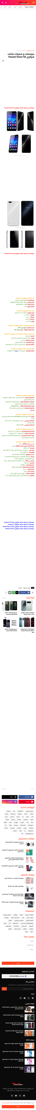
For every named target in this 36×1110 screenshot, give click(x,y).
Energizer (30, 825)
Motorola (13, 814)
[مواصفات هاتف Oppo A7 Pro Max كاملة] (29, 1046)
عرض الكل (4, 597)
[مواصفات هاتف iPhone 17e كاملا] (29, 880)
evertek (19, 828)
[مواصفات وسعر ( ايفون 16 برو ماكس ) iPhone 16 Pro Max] (29, 896)
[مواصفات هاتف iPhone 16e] (29, 888)
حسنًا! (18, 1107)
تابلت (23, 917)
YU (25, 831)
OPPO (31, 814)
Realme (20, 814)
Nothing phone (29, 834)
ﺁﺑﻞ (9, 923)
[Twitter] (17, 592)
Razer (6, 828)
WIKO (5, 822)
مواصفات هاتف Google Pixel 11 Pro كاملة (27, 613)
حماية (31, 932)
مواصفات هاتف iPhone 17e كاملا (14, 878)
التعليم (10, 929)
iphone (13, 819)
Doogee (12, 828)
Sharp (25, 828)
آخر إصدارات (16, 926)
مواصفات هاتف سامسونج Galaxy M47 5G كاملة (13, 866)
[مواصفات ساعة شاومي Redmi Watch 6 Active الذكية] (29, 1009)
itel (22, 834)
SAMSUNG (20, 811)
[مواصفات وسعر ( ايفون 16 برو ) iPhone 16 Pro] (29, 904)
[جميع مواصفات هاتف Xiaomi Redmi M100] (9, 605)
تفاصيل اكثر (6, 1103)
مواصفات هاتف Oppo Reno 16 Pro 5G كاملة (13, 1052)
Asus (6, 817)
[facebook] (32, 998)
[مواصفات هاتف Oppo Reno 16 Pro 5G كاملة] (29, 1054)
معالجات (31, 929)
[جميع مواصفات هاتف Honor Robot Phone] (9, 622)
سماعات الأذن (17, 929)
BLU (32, 822)
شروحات (6, 917)
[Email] (9, 592)
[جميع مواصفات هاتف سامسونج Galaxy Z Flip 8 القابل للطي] (29, 860)
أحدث (32, 789)
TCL (6, 825)
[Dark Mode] (6, 2)
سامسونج (20, 7)
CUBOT (15, 831)
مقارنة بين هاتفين (18, 920)
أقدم (4, 789)
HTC (28, 822)
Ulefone (31, 828)
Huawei (20, 588)
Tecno (18, 817)
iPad (10, 822)
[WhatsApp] (13, 592)
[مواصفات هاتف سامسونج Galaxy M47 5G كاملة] (29, 868)
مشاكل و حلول (7, 915)
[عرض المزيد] (6, 592)
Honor (26, 814)
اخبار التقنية (15, 923)
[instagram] (20, 998)
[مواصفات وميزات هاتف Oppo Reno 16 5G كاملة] (29, 1062)
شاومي (10, 7)
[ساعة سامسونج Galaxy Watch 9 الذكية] (29, 844)
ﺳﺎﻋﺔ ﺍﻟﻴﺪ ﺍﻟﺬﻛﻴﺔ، (15, 917)
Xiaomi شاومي (29, 811)
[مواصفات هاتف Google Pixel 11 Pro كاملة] (26, 605)
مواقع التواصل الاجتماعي (27, 923)
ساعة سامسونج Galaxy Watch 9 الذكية (15, 842)
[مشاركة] (3, 60)
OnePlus (25, 819)
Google (16, 822)
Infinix (6, 814)
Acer (20, 831)
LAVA (10, 825)
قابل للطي (24, 926)
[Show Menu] (33, 2)
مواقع (25, 929)
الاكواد (10, 920)
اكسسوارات (8, 926)
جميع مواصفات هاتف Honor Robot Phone (11, 629)
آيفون (15, 7)
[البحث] (2, 2)
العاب (5, 923)
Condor (22, 822)
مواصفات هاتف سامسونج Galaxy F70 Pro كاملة (13, 850)
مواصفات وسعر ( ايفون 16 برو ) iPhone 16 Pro (13, 902)
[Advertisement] (18, 29)
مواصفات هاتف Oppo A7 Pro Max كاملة (14, 1044)
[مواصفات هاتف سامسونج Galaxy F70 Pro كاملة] (29, 852)
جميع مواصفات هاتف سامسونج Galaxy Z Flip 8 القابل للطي (14, 858)
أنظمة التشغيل (29, 920)
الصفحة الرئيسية (30, 50)
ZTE (32, 817)
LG (23, 817)
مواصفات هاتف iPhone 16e (16, 886)
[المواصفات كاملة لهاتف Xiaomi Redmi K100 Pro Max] (26, 622)
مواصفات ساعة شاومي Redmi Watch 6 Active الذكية (13, 1007)
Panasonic (23, 825)
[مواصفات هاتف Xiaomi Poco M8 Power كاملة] (29, 1033)
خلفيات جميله (30, 917)
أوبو (5, 7)
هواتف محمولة (21, 50)
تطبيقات (15, 915)
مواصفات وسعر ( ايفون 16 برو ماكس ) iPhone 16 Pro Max (13, 894)
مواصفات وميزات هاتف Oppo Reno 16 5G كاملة (13, 1060)
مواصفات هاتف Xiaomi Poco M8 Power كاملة (14, 1031)
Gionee (16, 825)
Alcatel (19, 819)
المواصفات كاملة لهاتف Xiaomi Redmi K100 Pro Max (27, 630)
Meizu (7, 819)
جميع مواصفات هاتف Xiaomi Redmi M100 (11, 613)
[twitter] (28, 998)
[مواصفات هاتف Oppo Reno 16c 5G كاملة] (29, 1069)
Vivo (14, 811)
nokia (27, 817)
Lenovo (12, 817)
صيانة (26, 932)
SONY (31, 819)
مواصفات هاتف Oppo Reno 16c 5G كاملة (14, 1068)
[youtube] (24, 998)
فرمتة (21, 915)
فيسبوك (31, 926)
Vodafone (30, 831)
